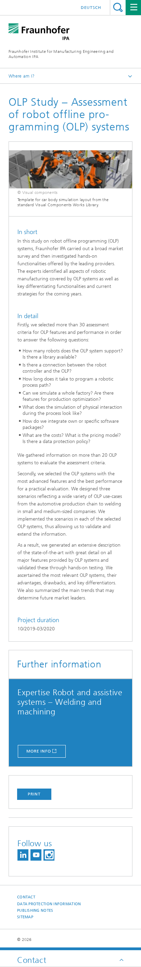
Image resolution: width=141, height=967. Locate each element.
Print (34, 794)
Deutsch (91, 7)
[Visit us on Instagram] (48, 855)
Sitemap (25, 917)
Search (118, 7)
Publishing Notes (35, 910)
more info (38, 751)
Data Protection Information (49, 904)
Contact (26, 897)
